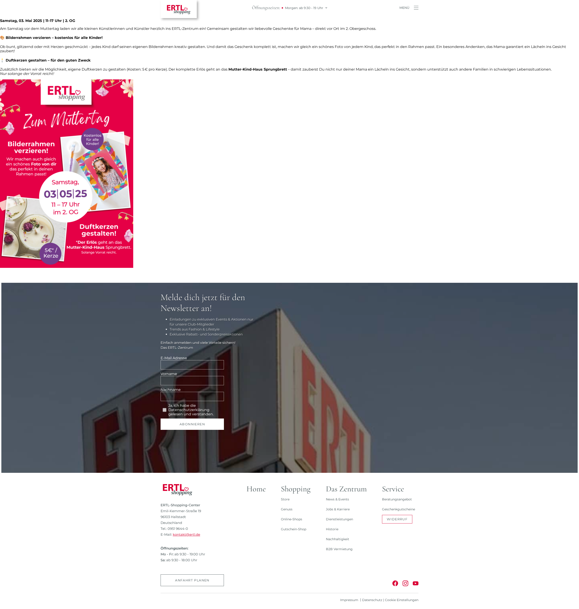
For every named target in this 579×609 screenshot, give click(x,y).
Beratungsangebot (397, 499)
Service (393, 489)
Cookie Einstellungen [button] (401, 600)
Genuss (286, 509)
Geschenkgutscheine (398, 509)
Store (285, 499)
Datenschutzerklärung (188, 410)
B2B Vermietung (339, 549)
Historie (332, 529)
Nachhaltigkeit (337, 539)
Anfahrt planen (192, 580)
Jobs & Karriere (338, 509)
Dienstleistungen (339, 519)
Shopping (296, 489)
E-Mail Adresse (174, 358)
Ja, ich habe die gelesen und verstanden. (191, 409)
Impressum (349, 600)
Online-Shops (291, 519)
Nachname (171, 390)
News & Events (337, 499)
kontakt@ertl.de (186, 534)
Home (256, 489)
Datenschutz (372, 600)
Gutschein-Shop (293, 529)
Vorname (169, 374)
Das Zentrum (346, 489)
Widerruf (397, 519)
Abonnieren (192, 424)
